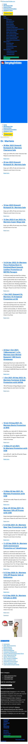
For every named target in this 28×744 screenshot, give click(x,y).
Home (5, 4)
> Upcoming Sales (10, 54)
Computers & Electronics (12, 27)
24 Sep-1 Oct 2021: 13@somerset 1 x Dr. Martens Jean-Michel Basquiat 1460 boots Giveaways (12, 354)
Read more (6, 158)
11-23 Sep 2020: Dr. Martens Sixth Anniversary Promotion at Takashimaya (15, 545)
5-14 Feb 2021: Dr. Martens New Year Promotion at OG (15, 526)
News (4, 55)
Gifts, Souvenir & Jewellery (12, 33)
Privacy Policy (7, 733)
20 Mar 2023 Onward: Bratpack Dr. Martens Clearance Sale (12, 147)
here (23, 713)
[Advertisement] (14, 79)
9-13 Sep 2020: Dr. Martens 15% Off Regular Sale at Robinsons (14, 574)
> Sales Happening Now (11, 51)
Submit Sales (6, 735)
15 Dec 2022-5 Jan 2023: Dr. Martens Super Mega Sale (14, 220)
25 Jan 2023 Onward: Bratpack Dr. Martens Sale (14, 163)
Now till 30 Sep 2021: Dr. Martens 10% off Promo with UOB (13, 510)
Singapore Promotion (16, 700)
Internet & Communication (12, 36)
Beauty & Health (10, 24)
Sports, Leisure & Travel (11, 38)
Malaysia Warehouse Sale (11, 709)
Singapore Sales (8, 10)
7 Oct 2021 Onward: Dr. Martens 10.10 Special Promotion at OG (13, 296)
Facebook (6, 615)
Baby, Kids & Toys (10, 21)
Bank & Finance (9, 22)
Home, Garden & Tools (11, 35)
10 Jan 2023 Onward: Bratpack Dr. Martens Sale (14, 206)
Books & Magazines (10, 25)
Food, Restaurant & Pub (11, 30)
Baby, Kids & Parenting (9, 645)
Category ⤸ (6, 18)
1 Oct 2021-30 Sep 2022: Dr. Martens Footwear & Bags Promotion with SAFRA (14, 379)
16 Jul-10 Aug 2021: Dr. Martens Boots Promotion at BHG (14, 425)
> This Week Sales (10, 52)
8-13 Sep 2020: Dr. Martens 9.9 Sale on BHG (14, 596)
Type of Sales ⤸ (6, 41)
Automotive (9, 19)
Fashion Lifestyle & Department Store (15, 29)
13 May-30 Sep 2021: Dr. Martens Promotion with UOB (14, 493)
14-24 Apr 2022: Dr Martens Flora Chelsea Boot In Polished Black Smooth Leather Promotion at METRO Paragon (15, 267)
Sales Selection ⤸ (7, 49)
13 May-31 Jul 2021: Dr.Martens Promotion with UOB (15, 448)
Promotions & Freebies (10, 9)
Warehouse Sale (8, 5)
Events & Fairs (7, 7)
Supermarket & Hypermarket (13, 40)
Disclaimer (6, 732)
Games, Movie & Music (11, 32)
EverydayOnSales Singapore (8, 691)
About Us (5, 730)
